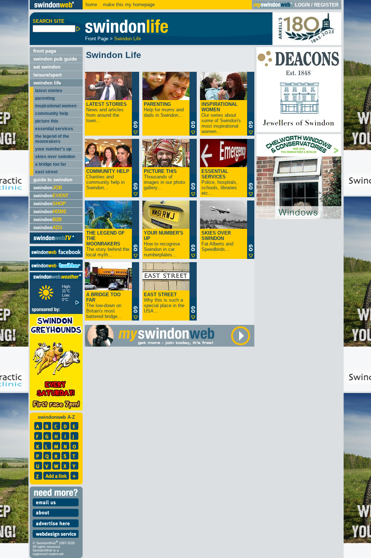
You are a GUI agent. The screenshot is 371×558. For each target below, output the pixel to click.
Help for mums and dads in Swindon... (164, 110)
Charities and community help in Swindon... (107, 179)
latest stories (48, 90)
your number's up (53, 149)
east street (46, 171)
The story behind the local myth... (107, 243)
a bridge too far (50, 164)
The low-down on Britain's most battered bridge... (104, 305)
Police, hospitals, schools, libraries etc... (219, 182)
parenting (45, 98)
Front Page (96, 38)
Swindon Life (127, 38)
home (91, 4)
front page (44, 51)
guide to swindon (52, 179)
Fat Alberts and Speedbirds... (217, 241)
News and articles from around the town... (106, 112)
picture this (46, 121)
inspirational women (55, 105)
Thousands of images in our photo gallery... (164, 179)
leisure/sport (47, 75)
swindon (47, 187)
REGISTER (326, 5)
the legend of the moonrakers (52, 139)
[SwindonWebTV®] (54, 241)
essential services (54, 128)
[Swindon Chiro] (14, 279)
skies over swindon (55, 156)
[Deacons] (299, 130)
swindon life (47, 83)
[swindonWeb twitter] (56, 269)
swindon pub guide (55, 59)
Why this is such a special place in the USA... (164, 303)
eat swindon (47, 67)
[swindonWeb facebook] (56, 256)
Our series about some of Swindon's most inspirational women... (221, 118)
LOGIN (302, 5)
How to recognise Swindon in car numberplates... (163, 243)
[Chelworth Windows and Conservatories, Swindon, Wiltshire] (299, 217)
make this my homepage (128, 4)
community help (51, 113)
